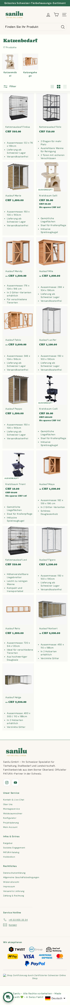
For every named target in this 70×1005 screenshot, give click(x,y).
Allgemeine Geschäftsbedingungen (21, 877)
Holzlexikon (9, 856)
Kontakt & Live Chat (13, 799)
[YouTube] (15, 782)
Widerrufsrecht (11, 882)
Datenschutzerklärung (14, 873)
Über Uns (8, 804)
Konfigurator (9, 818)
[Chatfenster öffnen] (8, 997)
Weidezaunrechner (12, 813)
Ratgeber (8, 843)
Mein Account (10, 827)
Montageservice (11, 809)
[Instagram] (6, 782)
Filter (12, 86)
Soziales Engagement (14, 847)
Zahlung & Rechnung (13, 895)
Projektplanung (11, 822)
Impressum (9, 886)
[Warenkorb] (56, 14)
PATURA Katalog (11, 852)
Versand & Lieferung (13, 891)
